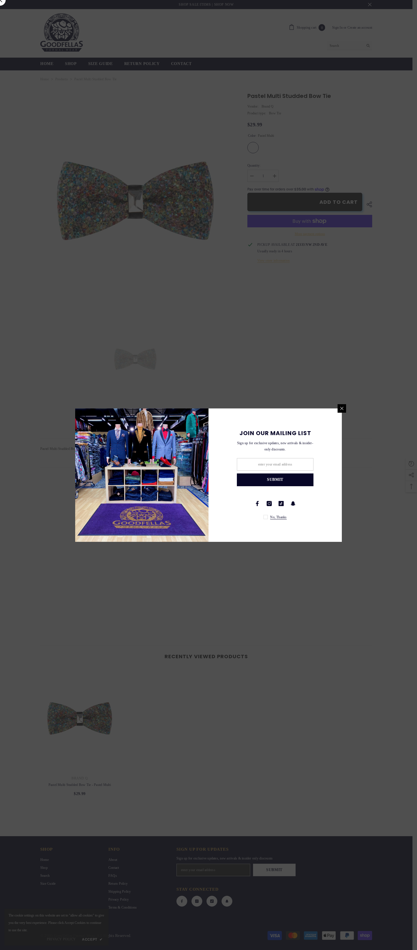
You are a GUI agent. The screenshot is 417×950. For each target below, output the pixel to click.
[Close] (342, 408)
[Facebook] (257, 503)
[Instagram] (269, 503)
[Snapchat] (293, 503)
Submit (275, 479)
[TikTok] (281, 503)
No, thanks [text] (278, 517)
